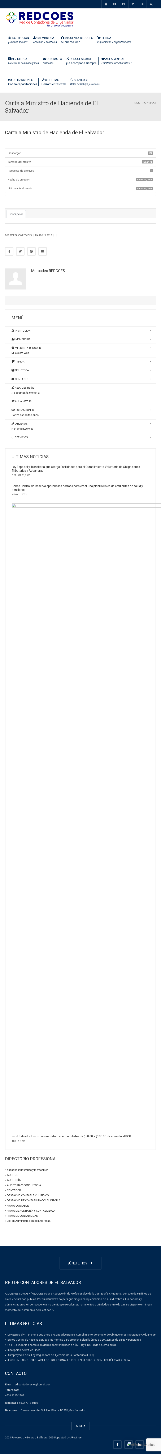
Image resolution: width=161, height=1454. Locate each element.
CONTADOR (14, 1190)
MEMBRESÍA (45, 40)
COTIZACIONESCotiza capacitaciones (22, 82)
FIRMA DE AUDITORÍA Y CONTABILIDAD (31, 1210)
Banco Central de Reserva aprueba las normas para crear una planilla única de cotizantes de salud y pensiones (74, 1339)
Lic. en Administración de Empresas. (29, 1220)
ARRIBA (80, 1425)
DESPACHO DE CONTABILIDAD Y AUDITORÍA (33, 1200)
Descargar (16, 201)
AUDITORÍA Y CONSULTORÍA (24, 1185)
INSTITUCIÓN (18, 40)
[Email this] (42, 251)
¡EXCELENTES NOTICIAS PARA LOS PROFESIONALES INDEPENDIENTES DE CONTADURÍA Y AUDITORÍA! (69, 1360)
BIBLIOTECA (23, 61)
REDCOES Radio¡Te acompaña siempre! (81, 61)
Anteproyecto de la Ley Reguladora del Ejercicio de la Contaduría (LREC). (51, 1355)
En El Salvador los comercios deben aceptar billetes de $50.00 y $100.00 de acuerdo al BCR (71, 1136)
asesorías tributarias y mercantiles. (28, 1169)
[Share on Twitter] (20, 251)
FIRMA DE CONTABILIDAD (22, 1215)
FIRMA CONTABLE (18, 1205)
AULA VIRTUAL (116, 61)
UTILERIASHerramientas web (54, 82)
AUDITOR (12, 1174)
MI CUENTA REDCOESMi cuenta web (77, 40)
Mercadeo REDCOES (48, 270)
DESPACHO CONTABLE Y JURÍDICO (28, 1195)
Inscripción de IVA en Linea (24, 1350)
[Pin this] (31, 251)
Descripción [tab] (16, 214)
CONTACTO (52, 61)
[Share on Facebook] (9, 251)
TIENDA (114, 40)
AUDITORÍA (14, 1180)
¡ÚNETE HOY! (79, 1263)
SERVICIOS (85, 82)
